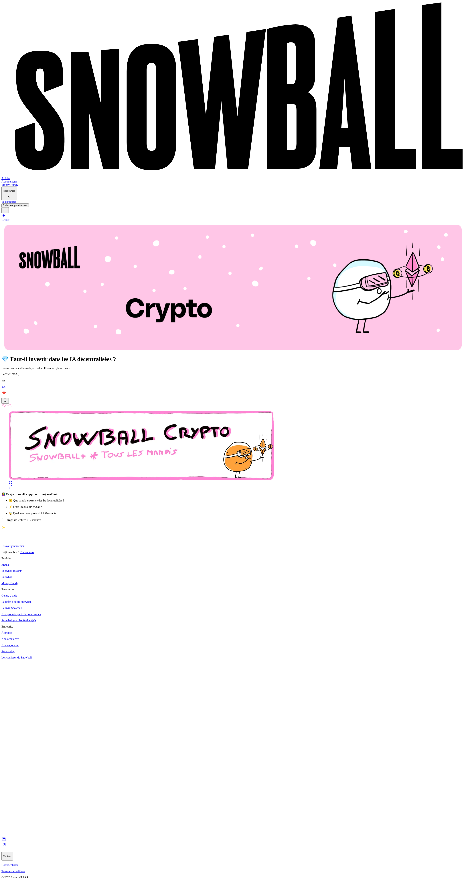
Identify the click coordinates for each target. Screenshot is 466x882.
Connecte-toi (27, 552)
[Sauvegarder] (5, 401)
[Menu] (5, 210)
